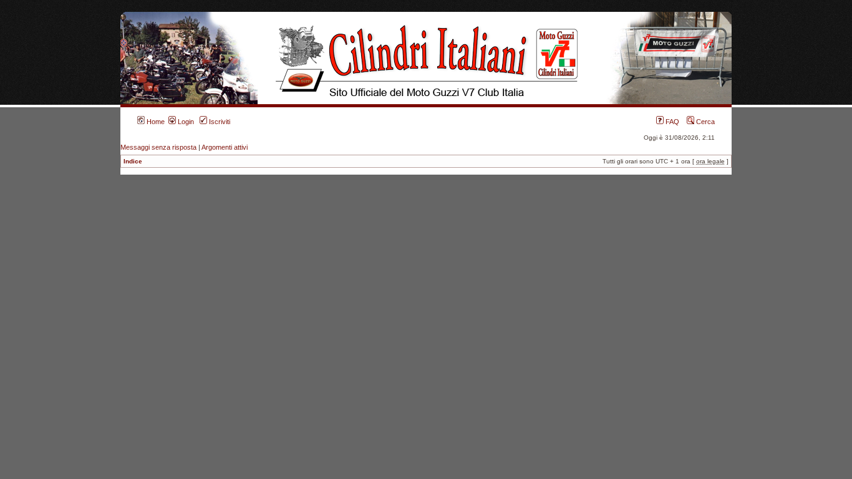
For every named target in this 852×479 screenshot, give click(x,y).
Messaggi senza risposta (158, 147)
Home (155, 121)
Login (185, 121)
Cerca (704, 121)
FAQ (671, 121)
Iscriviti (218, 121)
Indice (132, 161)
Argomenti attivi (224, 147)
